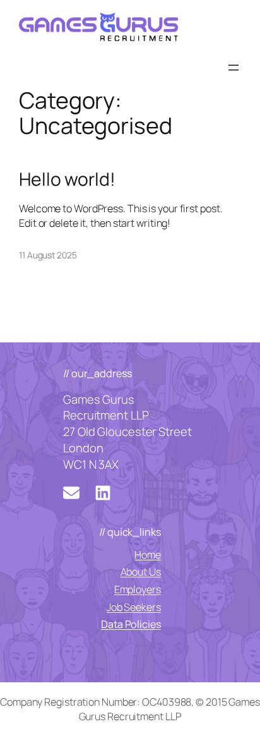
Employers (137, 589)
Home (147, 555)
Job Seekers (134, 607)
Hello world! (67, 179)
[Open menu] (233, 67)
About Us (141, 572)
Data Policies (131, 624)
